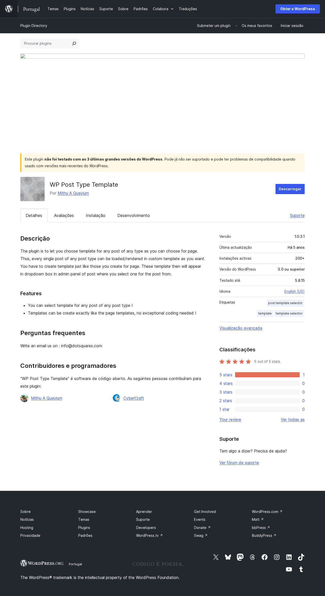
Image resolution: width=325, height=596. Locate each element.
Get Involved (205, 511)
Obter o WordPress (297, 9)
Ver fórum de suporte (239, 462)
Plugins (84, 527)
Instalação (95, 215)
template (265, 313)
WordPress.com (267, 511)
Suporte (297, 215)
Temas (83, 519)
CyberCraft (133, 398)
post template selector (285, 303)
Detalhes (34, 215)
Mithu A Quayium (73, 193)
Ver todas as (293, 419)
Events (199, 519)
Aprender (144, 511)
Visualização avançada (240, 328)
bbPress (261, 527)
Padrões (85, 535)
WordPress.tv (149, 535)
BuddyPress (264, 535)
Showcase (87, 511)
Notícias (27, 519)
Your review (230, 419)
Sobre (25, 511)
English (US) (294, 291)
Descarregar (290, 189)
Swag (201, 535)
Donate (202, 527)
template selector (289, 313)
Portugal (75, 564)
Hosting (26, 527)
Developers (146, 527)
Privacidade (30, 535)
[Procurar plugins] (74, 43)
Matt (258, 519)
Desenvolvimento (133, 215)
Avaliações (64, 215)
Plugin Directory (33, 25)
